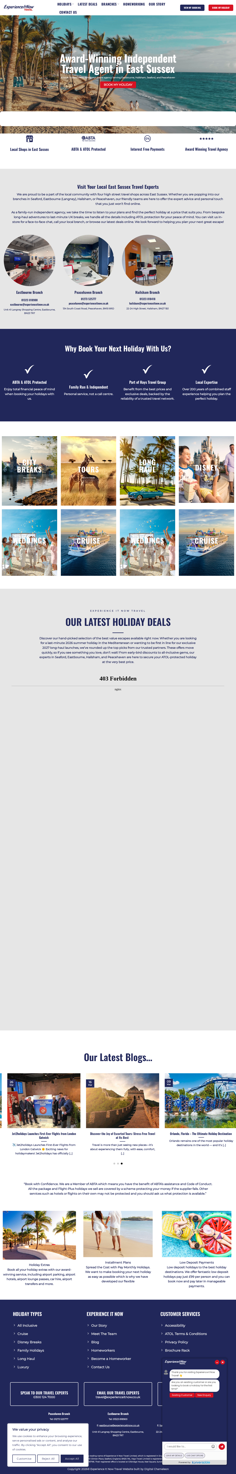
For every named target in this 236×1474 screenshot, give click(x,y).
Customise (24, 1458)
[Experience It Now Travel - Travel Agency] (19, 7)
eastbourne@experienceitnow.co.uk (29, 304)
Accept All (72, 1458)
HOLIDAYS (64, 4)
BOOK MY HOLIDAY (221, 7)
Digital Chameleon (156, 1469)
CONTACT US (68, 12)
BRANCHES (109, 4)
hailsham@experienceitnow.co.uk (147, 303)
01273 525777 (88, 299)
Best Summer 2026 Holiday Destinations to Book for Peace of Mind (182, 1136)
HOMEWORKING (134, 4)
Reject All (48, 1458)
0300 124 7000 (44, 1397)
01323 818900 (29, 300)
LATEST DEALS (87, 4)
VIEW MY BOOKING (192, 7)
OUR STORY (157, 4)
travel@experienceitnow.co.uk (118, 1397)
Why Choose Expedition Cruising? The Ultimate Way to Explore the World (103, 1136)
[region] (47, 1445)
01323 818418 (147, 299)
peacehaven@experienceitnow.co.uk (88, 303)
